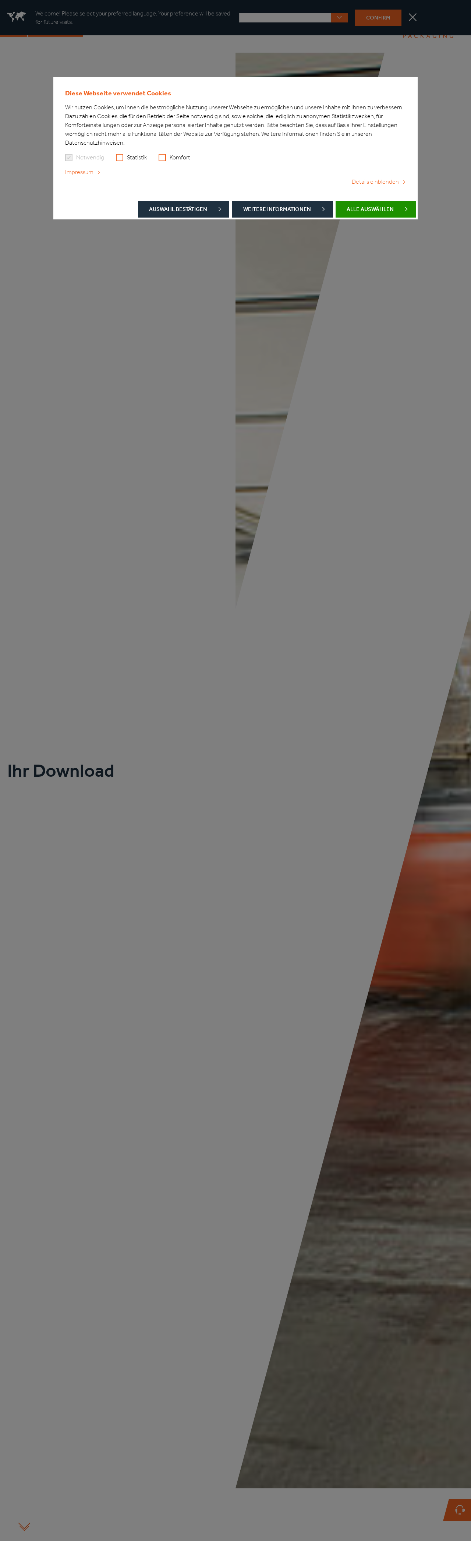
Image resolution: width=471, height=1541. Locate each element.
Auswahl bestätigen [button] (178, 209)
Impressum (79, 172)
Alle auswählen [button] (370, 209)
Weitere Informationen (277, 209)
